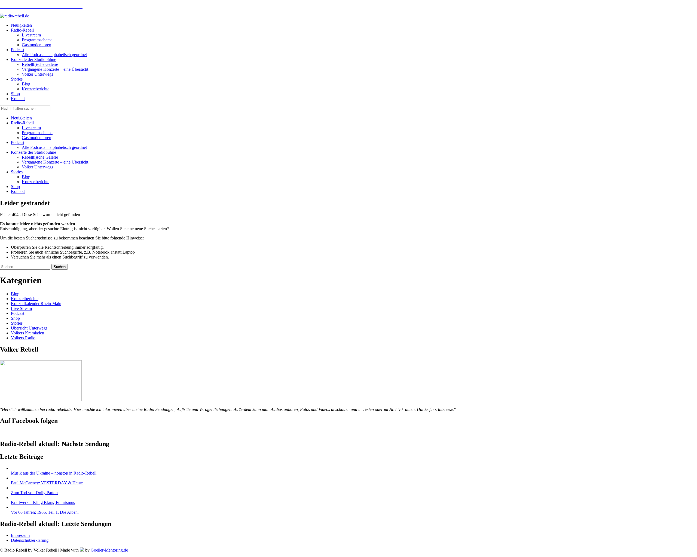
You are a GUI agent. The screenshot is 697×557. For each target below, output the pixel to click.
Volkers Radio (23, 338)
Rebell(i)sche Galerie (40, 157)
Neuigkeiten (21, 118)
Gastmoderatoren (36, 137)
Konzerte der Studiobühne (33, 152)
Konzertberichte (35, 181)
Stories (17, 172)
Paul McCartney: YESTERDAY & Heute (47, 483)
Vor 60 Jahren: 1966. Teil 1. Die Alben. (45, 512)
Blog (26, 176)
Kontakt (18, 191)
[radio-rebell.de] (41, 399)
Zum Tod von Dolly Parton (34, 492)
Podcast (17, 142)
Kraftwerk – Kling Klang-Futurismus (43, 502)
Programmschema (37, 132)
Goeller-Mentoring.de (109, 550)
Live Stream (21, 308)
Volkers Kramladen (27, 333)
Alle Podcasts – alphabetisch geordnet (54, 147)
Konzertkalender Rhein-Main (36, 303)
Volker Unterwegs (37, 167)
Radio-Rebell (22, 123)
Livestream (31, 127)
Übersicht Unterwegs (29, 328)
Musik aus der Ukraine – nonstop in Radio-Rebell (53, 473)
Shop (15, 186)
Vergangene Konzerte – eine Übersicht (55, 162)
